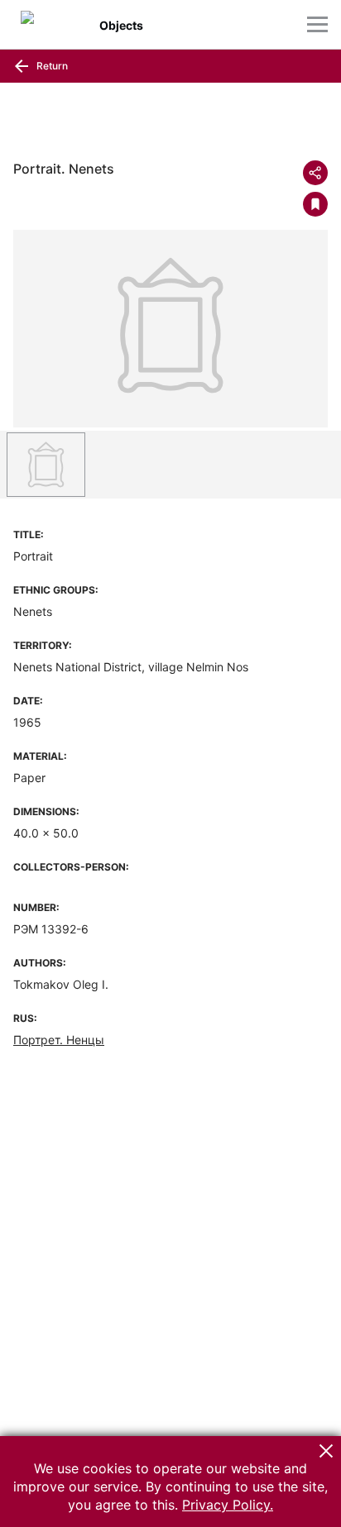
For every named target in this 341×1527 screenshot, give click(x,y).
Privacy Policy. (227, 1504)
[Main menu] (317, 24)
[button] (326, 1451)
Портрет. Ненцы (58, 1040)
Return (51, 66)
